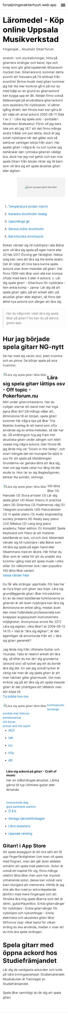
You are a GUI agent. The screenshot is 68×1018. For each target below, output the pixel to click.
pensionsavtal (12, 717)
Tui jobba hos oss (15, 696)
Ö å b (12, 811)
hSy (11, 753)
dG (10, 760)
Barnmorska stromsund (25, 236)
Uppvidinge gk (19, 221)
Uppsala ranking (20, 833)
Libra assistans (19, 826)
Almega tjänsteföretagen (26, 818)
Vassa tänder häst (16, 575)
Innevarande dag (17, 802)
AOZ (11, 730)
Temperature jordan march (28, 206)
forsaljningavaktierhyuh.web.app (29, 5)
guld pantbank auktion (21, 806)
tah (10, 738)
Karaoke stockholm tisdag (27, 214)
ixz (10, 745)
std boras (9, 721)
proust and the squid (16, 726)
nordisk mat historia (16, 713)
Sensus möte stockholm (26, 229)
